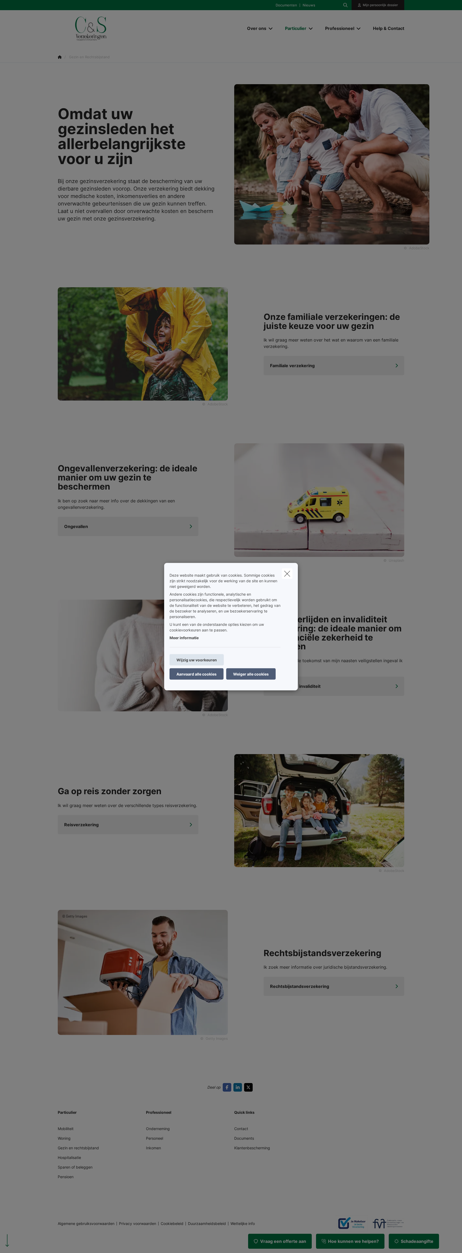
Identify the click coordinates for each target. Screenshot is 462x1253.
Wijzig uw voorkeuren (196, 659)
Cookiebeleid (172, 1223)
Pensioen (66, 1176)
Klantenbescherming (252, 1148)
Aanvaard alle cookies (196, 674)
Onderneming (158, 1128)
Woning (64, 1138)
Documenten (286, 5)
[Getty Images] (143, 972)
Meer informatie (184, 637)
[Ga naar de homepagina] (111, 28)
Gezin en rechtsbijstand (78, 1148)
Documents (244, 1138)
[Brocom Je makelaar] (350, 1223)
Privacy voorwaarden (137, 1223)
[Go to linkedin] (238, 1087)
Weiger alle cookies (251, 674)
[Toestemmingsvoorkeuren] (21, 1243)
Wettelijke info (242, 1223)
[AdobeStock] (143, 343)
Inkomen (153, 1148)
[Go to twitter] (249, 1087)
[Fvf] (386, 1223)
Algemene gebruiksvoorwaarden (86, 1223)
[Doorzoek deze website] (345, 5)
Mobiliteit (66, 1128)
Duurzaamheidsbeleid (207, 1223)
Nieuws (309, 5)
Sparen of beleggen (75, 1167)
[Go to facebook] (228, 1087)
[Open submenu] (271, 28)
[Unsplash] (319, 499)
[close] (287, 573)
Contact (241, 1128)
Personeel (154, 1138)
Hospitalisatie (69, 1157)
